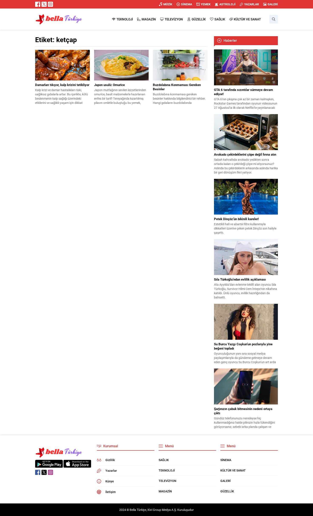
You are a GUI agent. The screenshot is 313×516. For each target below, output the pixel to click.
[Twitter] (44, 4)
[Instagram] (50, 4)
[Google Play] (49, 465)
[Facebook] (37, 4)
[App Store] (77, 465)
